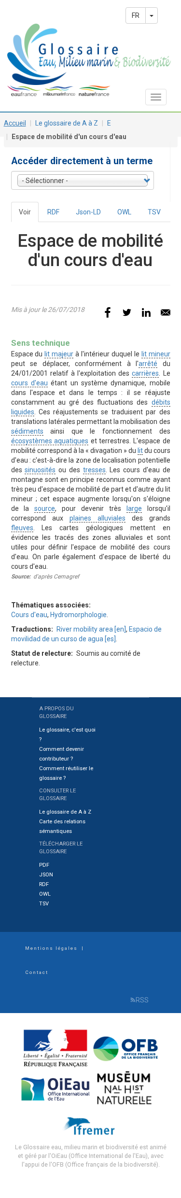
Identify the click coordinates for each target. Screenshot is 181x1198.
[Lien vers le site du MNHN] (125, 1088)
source (44, 508)
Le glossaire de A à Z (66, 123)
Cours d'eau (29, 615)
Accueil (15, 123)
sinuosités (40, 470)
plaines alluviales (97, 518)
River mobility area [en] (91, 629)
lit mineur (155, 354)
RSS (142, 1000)
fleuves (22, 528)
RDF (53, 212)
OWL (124, 212)
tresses (94, 470)
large (134, 508)
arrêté (148, 363)
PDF (44, 865)
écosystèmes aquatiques (50, 441)
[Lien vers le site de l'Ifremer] (90, 1125)
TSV (154, 212)
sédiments (27, 431)
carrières (145, 373)
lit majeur (58, 354)
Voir (29, 215)
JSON (46, 875)
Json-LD (88, 212)
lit (140, 450)
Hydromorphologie (78, 615)
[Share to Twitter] (127, 312)
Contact (36, 972)
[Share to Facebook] (107, 312)
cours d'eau (29, 383)
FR (135, 15)
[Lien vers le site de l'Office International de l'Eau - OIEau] (56, 1088)
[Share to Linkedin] (146, 312)
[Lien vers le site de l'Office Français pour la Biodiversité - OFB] (125, 1048)
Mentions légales (51, 948)
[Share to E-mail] (165, 312)
